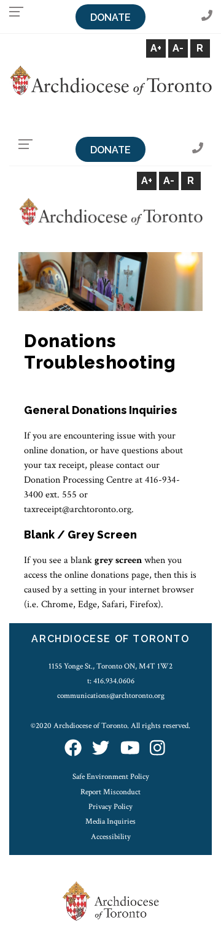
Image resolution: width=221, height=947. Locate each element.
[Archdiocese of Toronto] (110, 79)
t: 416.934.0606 (110, 681)
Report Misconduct (110, 792)
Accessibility (111, 837)
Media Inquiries (110, 821)
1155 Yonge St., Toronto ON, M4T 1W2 (110, 666)
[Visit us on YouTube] (130, 749)
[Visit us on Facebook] (73, 749)
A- (178, 48)
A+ (155, 48)
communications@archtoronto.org (111, 695)
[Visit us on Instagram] (157, 749)
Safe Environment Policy (110, 776)
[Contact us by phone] (207, 16)
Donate (110, 17)
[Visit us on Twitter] (100, 749)
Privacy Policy (110, 806)
